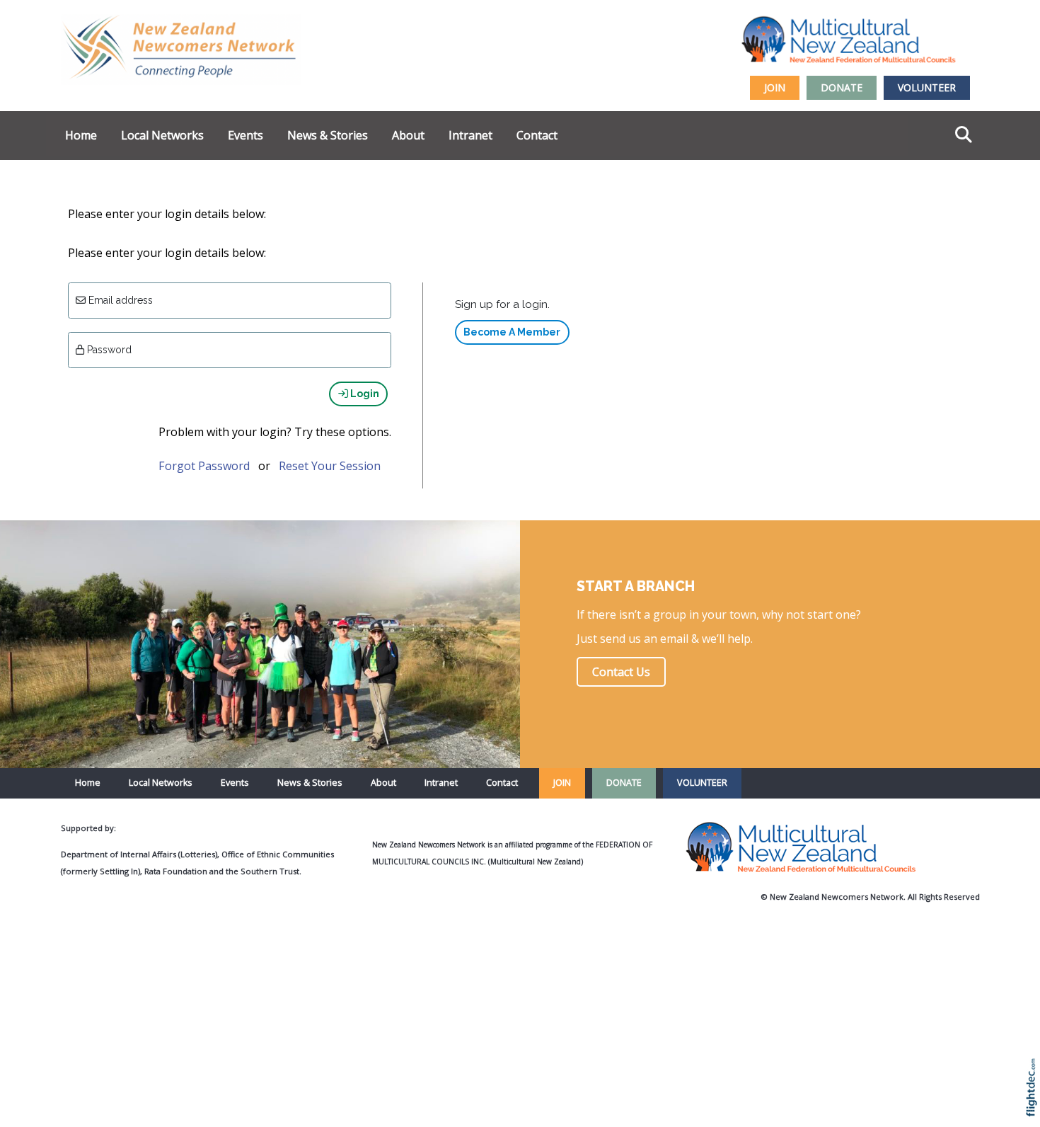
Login (363, 393)
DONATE (841, 87)
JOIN (774, 87)
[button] (1034, 1106)
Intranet (470, 135)
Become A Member (511, 332)
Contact (536, 135)
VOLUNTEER (927, 87)
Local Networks (162, 135)
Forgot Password (204, 466)
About (408, 135)
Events (245, 135)
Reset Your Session (330, 466)
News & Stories (327, 135)
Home (81, 135)
